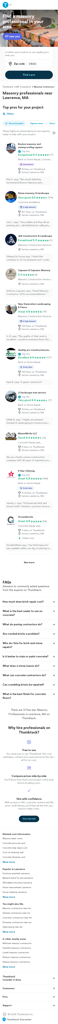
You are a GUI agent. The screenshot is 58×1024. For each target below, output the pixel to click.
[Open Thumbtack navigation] (7, 5)
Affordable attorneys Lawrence (17, 883)
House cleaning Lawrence (15, 892)
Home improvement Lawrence (17, 887)
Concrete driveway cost (14, 857)
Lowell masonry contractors (16, 952)
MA (17, 87)
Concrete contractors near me (17, 918)
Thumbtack (8, 87)
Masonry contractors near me (17, 908)
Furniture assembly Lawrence (16, 873)
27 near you (12, 36)
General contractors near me (16, 913)
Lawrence (26, 87)
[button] (24, 151)
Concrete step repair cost (15, 848)
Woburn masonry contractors (16, 957)
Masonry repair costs (12, 838)
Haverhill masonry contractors (17, 948)
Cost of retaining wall (13, 852)
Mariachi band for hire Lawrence (18, 878)
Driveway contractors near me (17, 922)
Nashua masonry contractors (16, 962)
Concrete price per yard (14, 843)
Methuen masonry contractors (17, 943)
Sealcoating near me (12, 927)
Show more (9, 862)
